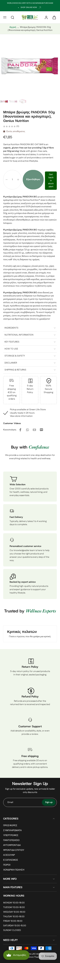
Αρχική (12, 27)
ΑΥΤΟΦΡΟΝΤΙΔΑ (12, 845)
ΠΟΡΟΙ (6, 865)
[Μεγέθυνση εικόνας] (30, 66)
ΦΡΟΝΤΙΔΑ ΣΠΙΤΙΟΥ (13, 850)
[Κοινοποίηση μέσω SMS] (41, 429)
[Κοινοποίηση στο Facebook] (20, 429)
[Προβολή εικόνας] (4, 102)
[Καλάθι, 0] (53, 17)
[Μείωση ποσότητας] (6, 179)
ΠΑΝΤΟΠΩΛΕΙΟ (11, 840)
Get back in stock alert (51, 180)
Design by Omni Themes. (30, 957)
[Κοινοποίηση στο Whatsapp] (27, 429)
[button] (4, 17)
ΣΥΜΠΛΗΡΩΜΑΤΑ (12, 830)
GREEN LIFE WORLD (34, 954)
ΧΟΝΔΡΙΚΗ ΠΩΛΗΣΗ (13, 869)
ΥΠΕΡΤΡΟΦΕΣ (10, 835)
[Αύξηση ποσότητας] (18, 179)
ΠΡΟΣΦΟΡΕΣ (10, 825)
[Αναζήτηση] (12, 17)
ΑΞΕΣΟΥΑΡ (9, 855)
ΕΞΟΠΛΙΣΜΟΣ (10, 860)
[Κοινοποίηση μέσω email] (34, 429)
